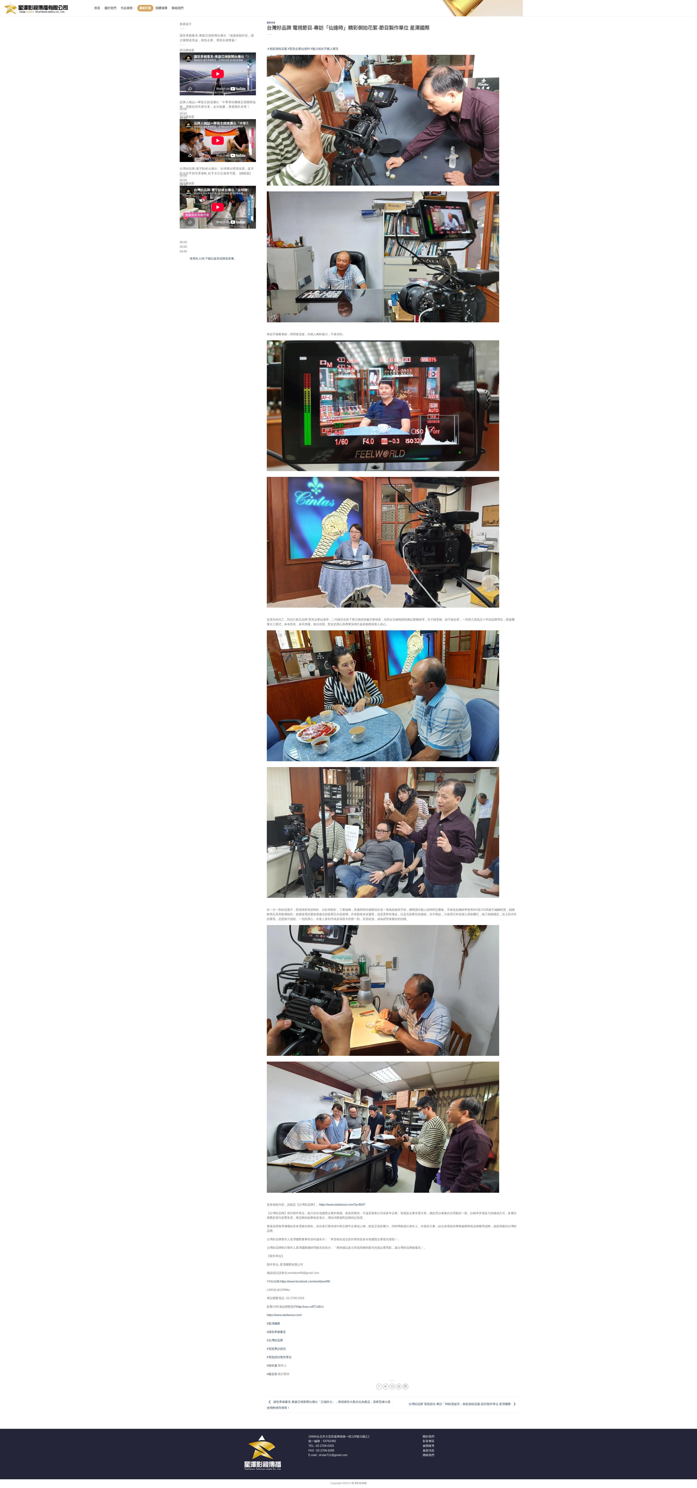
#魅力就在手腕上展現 (324, 48)
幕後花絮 (145, 8)
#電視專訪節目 (276, 1348)
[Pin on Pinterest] (399, 1387)
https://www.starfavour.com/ (284, 1315)
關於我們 (110, 8)
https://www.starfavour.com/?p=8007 (342, 1204)
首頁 (97, 8)
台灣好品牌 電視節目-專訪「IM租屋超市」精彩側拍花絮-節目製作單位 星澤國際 (460, 1404)
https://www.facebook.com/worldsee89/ (305, 1281)
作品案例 (127, 8)
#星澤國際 (273, 1323)
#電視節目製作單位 (279, 1357)
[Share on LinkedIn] (405, 1387)
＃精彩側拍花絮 (277, 48)
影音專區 (428, 1441)
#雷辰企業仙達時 (299, 48)
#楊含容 (272, 1374)
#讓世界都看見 (276, 1331)
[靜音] (183, 124)
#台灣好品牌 (275, 1340)
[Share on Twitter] (386, 1387)
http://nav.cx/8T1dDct (310, 1306)
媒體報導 (161, 8)
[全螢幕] (183, 134)
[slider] (213, 258)
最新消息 (271, 23)
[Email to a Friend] (392, 1387)
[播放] (183, 100)
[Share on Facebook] (379, 1387)
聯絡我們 (178, 8)
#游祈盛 (272, 1365)
